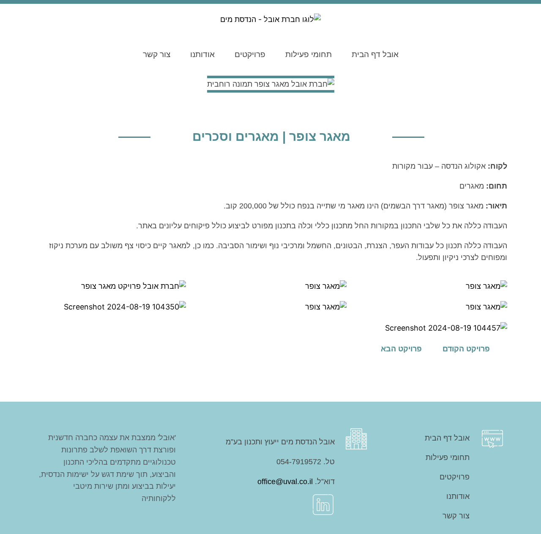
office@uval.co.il (285, 481)
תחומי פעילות (308, 54)
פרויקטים (250, 54)
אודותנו (202, 54)
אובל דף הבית (375, 54)
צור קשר (156, 54)
